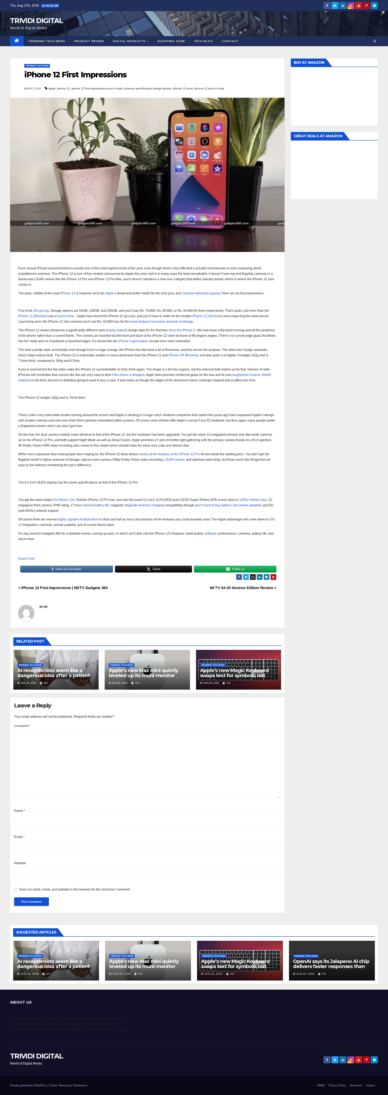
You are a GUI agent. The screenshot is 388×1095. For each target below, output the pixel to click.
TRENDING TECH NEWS (46, 41)
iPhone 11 (25, 316)
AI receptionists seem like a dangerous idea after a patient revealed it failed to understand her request (55, 677)
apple (51, 88)
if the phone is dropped (128, 375)
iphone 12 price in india (209, 88)
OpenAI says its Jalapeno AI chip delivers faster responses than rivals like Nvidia (331, 966)
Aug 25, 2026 (213, 973)
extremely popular (207, 293)
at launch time (64, 316)
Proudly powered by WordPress (29, 1085)
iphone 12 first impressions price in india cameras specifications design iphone (121, 88)
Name (19, 810)
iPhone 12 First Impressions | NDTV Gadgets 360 (64, 588)
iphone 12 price (183, 88)
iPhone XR (176, 355)
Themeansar (80, 1085)
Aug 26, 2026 (30, 973)
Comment (22, 726)
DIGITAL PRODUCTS (129, 41)
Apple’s (110, 293)
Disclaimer (356, 1085)
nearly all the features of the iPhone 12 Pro (169, 454)
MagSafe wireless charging (144, 505)
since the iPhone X (182, 330)
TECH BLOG (203, 41)
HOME (321, 1085)
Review (40, 316)
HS (46, 606)
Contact (230, 41)
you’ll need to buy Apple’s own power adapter (227, 505)
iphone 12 (63, 88)
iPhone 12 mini (203, 316)
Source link (26, 558)
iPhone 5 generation (133, 341)
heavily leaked (115, 330)
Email (19, 837)
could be (188, 293)
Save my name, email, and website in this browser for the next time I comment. (75, 889)
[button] (374, 41)
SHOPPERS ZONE (171, 41)
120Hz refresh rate (252, 499)
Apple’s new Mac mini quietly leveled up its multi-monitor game (143, 675)
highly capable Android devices (80, 519)
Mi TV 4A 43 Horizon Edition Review (242, 588)
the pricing (41, 310)
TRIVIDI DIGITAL (36, 20)
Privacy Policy (337, 1085)
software (211, 533)
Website (20, 863)
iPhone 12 (67, 293)
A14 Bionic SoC (64, 499)
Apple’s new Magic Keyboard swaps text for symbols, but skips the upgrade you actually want (236, 677)
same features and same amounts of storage (161, 321)
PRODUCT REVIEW (89, 41)
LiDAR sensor (174, 459)
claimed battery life (95, 505)
